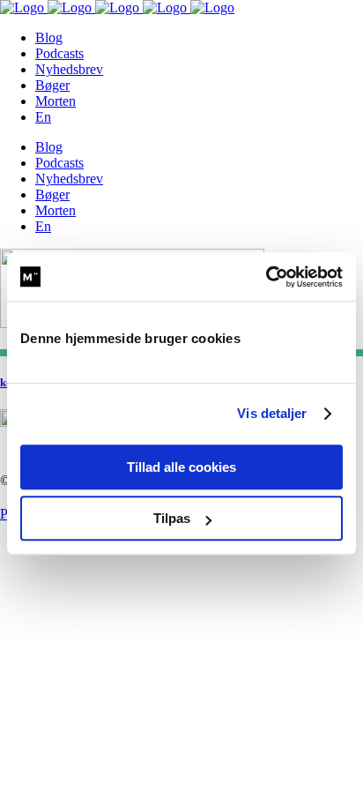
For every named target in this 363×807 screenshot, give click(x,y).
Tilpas (171, 518)
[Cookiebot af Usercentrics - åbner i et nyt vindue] (266, 276)
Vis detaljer (272, 413)
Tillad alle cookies (181, 467)
